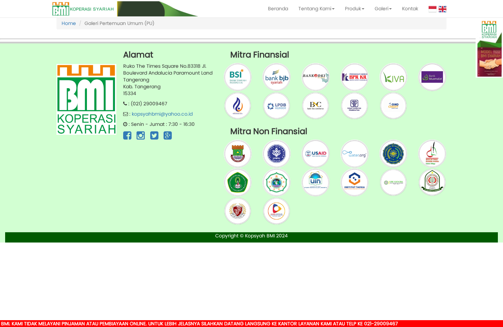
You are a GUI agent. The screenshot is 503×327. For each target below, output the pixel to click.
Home (69, 23)
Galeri (381, 8)
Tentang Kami (314, 8)
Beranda (278, 8)
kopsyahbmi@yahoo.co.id (162, 113)
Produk (353, 8)
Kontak (410, 8)
